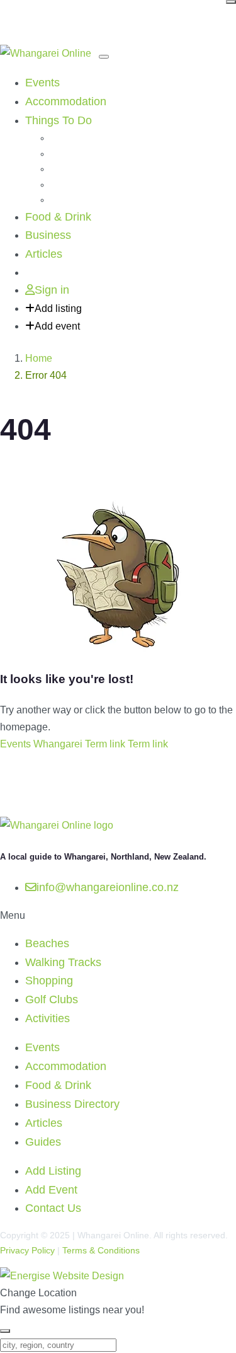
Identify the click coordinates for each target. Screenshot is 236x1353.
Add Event (51, 1189)
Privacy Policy (27, 1250)
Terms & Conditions (101, 1250)
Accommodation (65, 101)
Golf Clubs (71, 185)
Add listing (58, 308)
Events (42, 82)
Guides (43, 1142)
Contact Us (53, 1208)
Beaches (67, 138)
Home (38, 358)
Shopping (69, 169)
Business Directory (72, 1104)
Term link (105, 744)
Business (48, 235)
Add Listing (53, 1171)
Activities (67, 200)
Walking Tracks (80, 154)
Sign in (52, 290)
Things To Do (58, 120)
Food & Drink (58, 216)
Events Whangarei (41, 744)
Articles (43, 254)
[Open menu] (104, 57)
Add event (57, 326)
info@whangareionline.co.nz (108, 887)
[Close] (231, 2)
